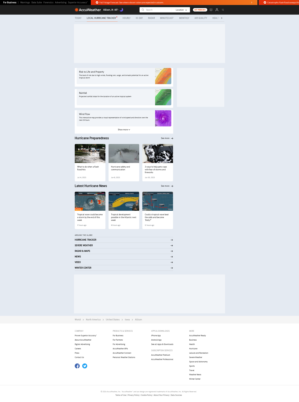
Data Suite (36, 2)
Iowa (127, 319)
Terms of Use (121, 395)
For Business (9, 2)
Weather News (195, 374)
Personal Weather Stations (124, 357)
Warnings (25, 2)
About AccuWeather (83, 340)
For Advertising (119, 344)
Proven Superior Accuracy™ (86, 335)
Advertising (60, 2)
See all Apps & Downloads (162, 344)
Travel (191, 370)
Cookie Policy (147, 395)
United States (113, 319)
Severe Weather (195, 357)
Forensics (48, 2)
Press (77, 353)
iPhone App (156, 335)
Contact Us (79, 357)
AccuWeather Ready (197, 335)
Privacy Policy (134, 395)
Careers (78, 348)
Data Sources (176, 395)
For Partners (118, 340)
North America (93, 319)
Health (192, 344)
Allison (138, 319)
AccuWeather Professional (162, 359)
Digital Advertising (82, 344)
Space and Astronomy (198, 361)
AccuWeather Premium (160, 355)
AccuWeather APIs (120, 348)
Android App (156, 340)
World (78, 319)
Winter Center (194, 379)
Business (193, 340)
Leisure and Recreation (198, 353)
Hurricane (193, 348)
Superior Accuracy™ (78, 2)
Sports (192, 366)
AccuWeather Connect (122, 353)
